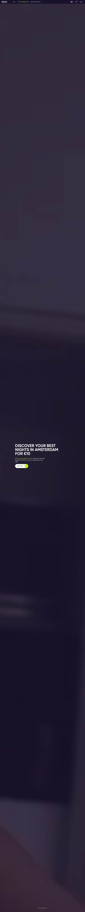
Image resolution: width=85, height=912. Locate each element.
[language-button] (72, 2)
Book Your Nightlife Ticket (23, 1)
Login (81, 1)
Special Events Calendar (35, 1)
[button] (21, 466)
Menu (14, 1)
